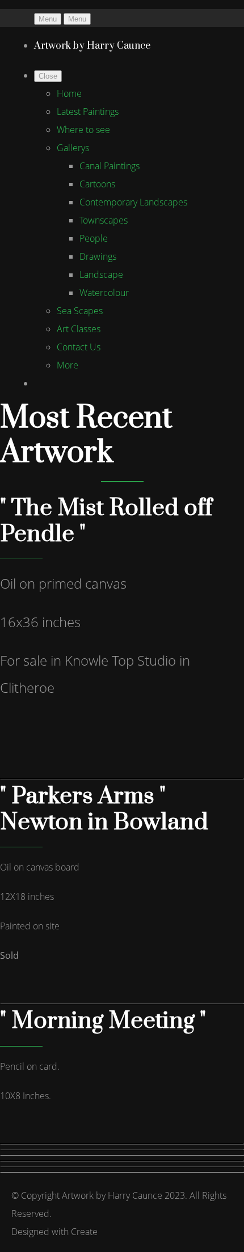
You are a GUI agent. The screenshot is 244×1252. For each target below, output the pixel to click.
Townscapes (103, 220)
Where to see (83, 129)
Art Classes (78, 329)
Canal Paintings (109, 166)
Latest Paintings (88, 111)
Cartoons (97, 184)
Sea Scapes (80, 311)
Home (69, 93)
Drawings (97, 256)
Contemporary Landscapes (133, 202)
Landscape (101, 274)
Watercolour (104, 292)
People (93, 238)
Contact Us (78, 347)
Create (84, 1231)
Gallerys (73, 148)
